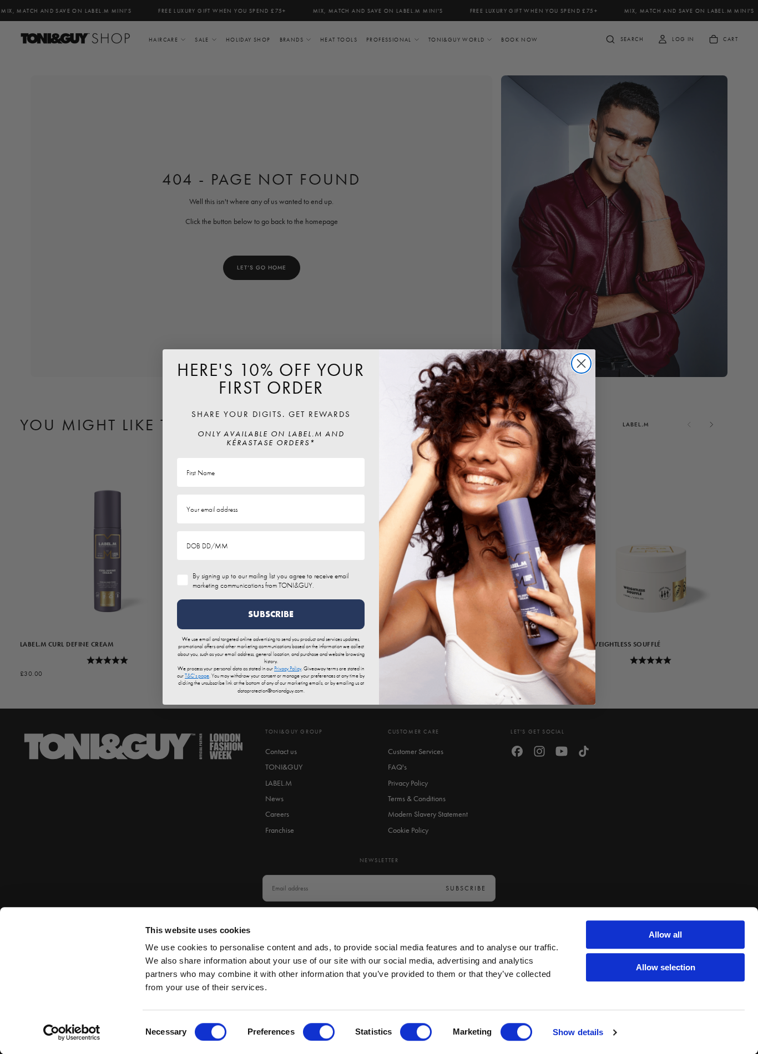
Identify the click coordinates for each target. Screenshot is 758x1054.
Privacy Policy (287, 668)
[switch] (319, 1032)
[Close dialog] (581, 363)
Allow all (665, 934)
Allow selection (665, 967)
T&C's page (197, 675)
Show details (578, 1032)
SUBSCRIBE (271, 614)
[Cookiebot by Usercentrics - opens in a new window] (71, 1032)
